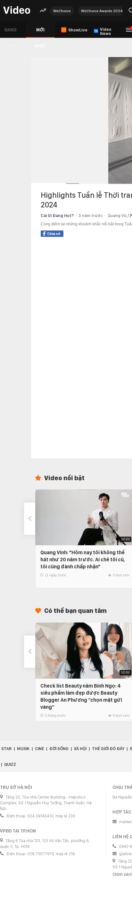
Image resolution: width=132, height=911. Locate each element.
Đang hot (10, 32)
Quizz (10, 764)
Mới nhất (40, 32)
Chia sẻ (53, 233)
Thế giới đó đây (108, 748)
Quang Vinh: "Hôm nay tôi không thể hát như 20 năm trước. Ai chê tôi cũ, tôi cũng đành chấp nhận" (82, 559)
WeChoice (62, 11)
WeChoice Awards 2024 (102, 11)
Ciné (39, 748)
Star (6, 748)
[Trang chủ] (16, 10)
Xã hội (80, 748)
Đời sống (59, 748)
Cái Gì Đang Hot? (57, 215)
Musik (23, 748)
